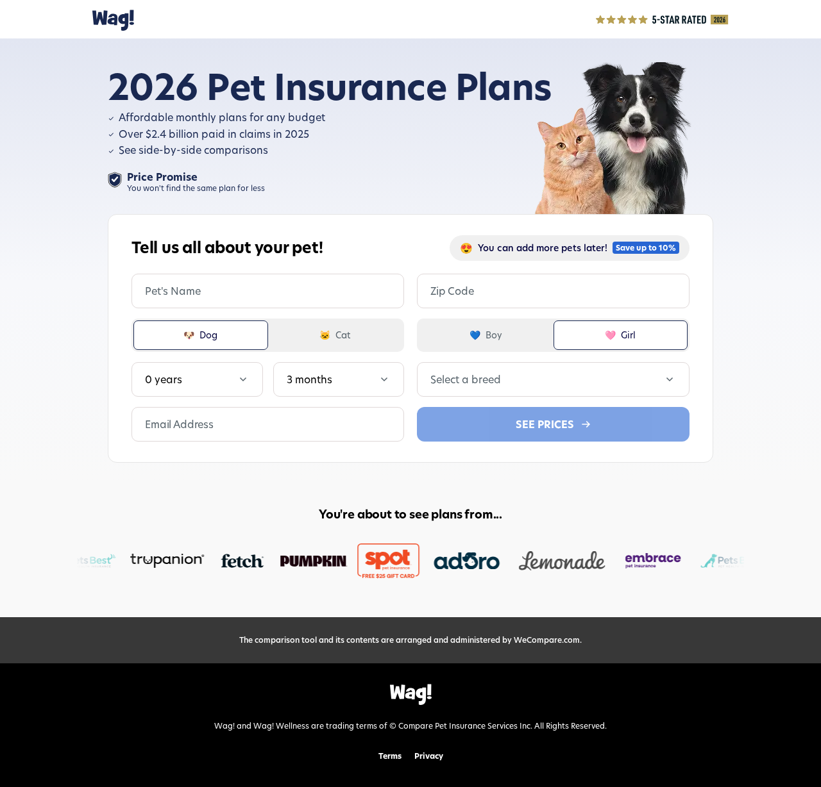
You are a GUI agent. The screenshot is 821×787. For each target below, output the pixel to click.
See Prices (545, 424)
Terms (390, 756)
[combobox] (431, 379)
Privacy (428, 756)
